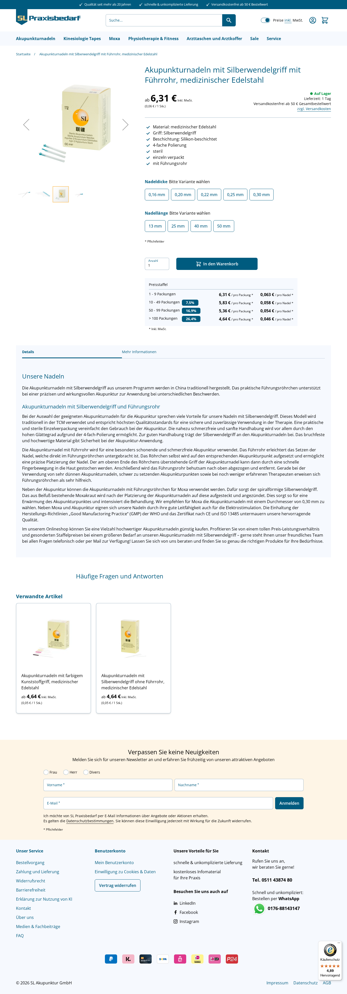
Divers (94, 772)
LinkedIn (188, 903)
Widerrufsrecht (30, 881)
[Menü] (339, 944)
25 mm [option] (178, 226)
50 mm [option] (223, 226)
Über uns (25, 917)
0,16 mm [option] (157, 194)
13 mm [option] (155, 226)
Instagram (189, 921)
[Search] (229, 20)
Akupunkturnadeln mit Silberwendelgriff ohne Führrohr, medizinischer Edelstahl (132, 682)
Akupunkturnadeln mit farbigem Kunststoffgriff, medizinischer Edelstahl (52, 682)
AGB (327, 983)
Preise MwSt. (288, 20)
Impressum (277, 983)
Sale (254, 38)
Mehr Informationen (139, 351)
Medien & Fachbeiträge (38, 926)
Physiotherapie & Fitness (153, 38)
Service (274, 38)
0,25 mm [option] (235, 194)
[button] (26, 124)
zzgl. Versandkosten (314, 108)
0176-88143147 (283, 908)
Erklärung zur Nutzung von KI (44, 899)
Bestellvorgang (30, 862)
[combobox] (164, 20)
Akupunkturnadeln (35, 38)
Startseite (23, 54)
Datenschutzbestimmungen (90, 820)
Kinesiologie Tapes (82, 38)
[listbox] (238, 196)
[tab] (72, 351)
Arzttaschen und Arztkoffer (214, 38)
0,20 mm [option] (183, 194)
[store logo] (48, 20)
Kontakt (23, 908)
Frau (53, 772)
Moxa (114, 38)
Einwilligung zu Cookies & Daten (125, 872)
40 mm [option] (201, 226)
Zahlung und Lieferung (37, 872)
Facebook (189, 912)
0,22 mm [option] (209, 194)
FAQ (20, 935)
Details (28, 351)
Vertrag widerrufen (117, 885)
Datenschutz (305, 983)
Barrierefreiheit (30, 890)
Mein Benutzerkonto (114, 862)
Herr (73, 772)
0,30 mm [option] (261, 194)
